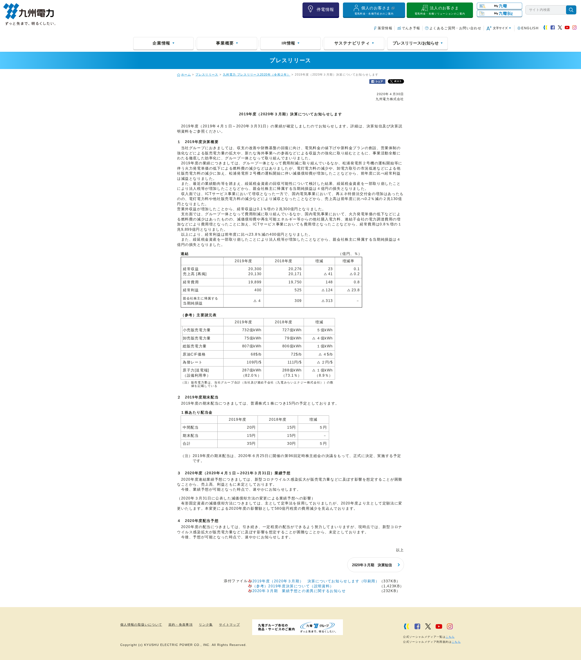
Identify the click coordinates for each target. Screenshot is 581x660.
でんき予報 (411, 28)
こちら (450, 636)
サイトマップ (229, 624)
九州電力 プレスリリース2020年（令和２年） (256, 74)
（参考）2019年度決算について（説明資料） (293, 586)
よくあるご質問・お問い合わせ (455, 28)
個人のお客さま (374, 10)
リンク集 (206, 624)
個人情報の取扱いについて (141, 624)
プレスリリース (206, 74)
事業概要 (225, 43)
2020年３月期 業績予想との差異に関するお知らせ (299, 591)
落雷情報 (385, 28)
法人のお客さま (440, 10)
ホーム (186, 74)
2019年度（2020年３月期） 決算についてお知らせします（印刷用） (315, 581)
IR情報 (288, 43)
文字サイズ (500, 28)
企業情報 (161, 43)
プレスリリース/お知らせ (416, 43)
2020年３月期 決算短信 (372, 565)
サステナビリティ (352, 43)
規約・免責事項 (180, 624)
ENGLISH (530, 28)
